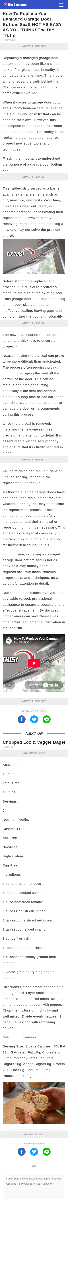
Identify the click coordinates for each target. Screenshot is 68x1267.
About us (11, 1183)
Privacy (37, 1183)
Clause (28, 1183)
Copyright (47, 1183)
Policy (20, 1183)
